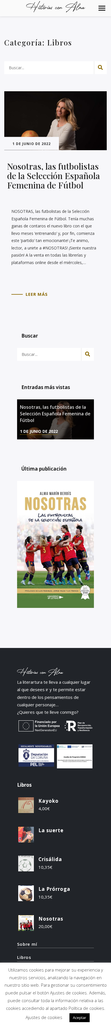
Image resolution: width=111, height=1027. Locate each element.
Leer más (37, 294)
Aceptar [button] (79, 1017)
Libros (24, 957)
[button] (102, 8)
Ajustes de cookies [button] (44, 1017)
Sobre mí (27, 944)
